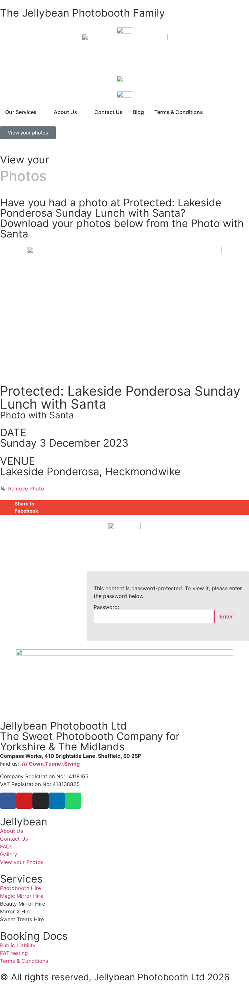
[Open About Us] (81, 112)
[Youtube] (24, 801)
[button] (124, 507)
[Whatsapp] (73, 801)
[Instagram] (40, 801)
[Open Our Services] (40, 112)
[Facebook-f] (8, 801)
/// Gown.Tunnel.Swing (50, 763)
